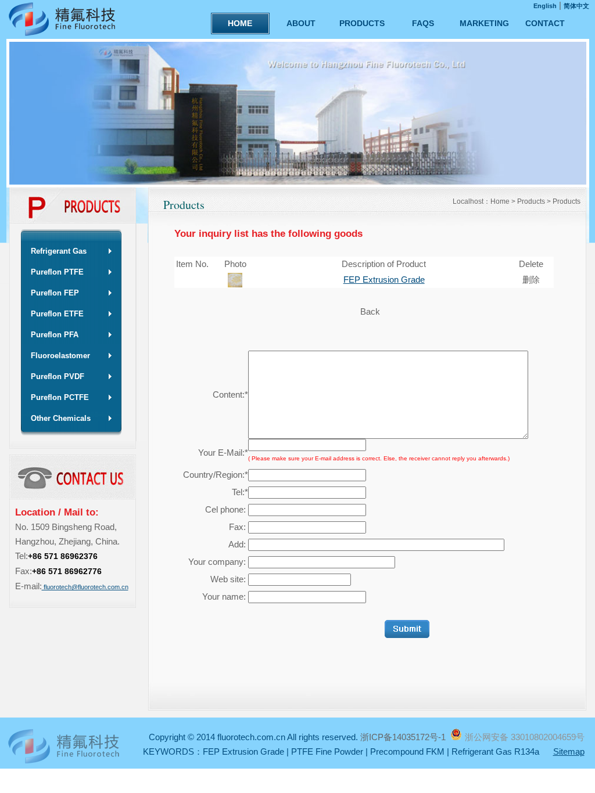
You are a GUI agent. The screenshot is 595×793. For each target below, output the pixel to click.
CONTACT (545, 23)
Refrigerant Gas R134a (495, 751)
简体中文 (576, 5)
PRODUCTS (362, 23)
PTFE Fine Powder (327, 751)
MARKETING (484, 23)
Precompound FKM (407, 751)
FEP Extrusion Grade (384, 279)
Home (500, 201)
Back (370, 311)
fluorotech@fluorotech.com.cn (85, 586)
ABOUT (301, 23)
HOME (240, 23)
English (545, 5)
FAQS (423, 23)
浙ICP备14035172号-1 (404, 737)
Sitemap (569, 751)
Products (531, 201)
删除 (531, 279)
